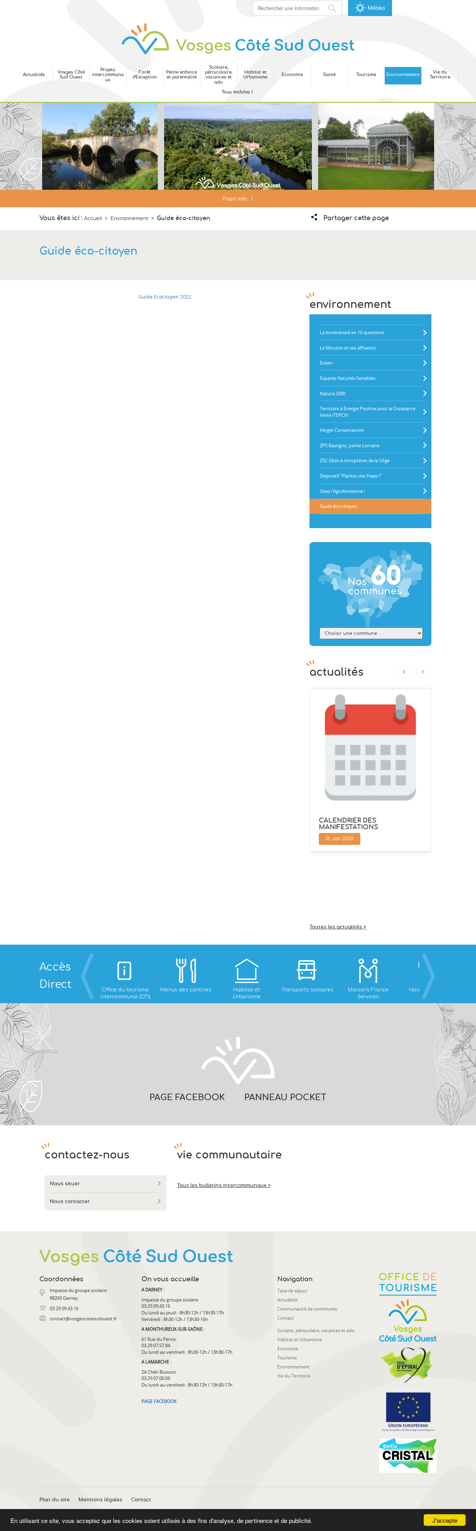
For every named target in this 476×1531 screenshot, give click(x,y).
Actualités (34, 75)
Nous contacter (70, 1201)
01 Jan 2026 (339, 838)
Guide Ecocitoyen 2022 (165, 296)
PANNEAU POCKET (285, 1098)
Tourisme (366, 75)
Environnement (403, 75)
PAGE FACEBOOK (187, 1098)
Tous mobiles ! (237, 92)
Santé (329, 75)
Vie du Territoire (440, 74)
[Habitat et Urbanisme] (247, 971)
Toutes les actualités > (337, 927)
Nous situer (65, 1183)
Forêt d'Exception (144, 74)
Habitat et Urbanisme (255, 74)
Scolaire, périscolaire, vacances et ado (218, 74)
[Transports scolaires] (307, 971)
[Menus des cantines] (186, 971)
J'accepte (444, 1520)
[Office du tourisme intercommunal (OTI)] (125, 971)
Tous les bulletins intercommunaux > (224, 1185)
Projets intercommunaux (108, 75)
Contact (285, 1318)
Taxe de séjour (292, 1291)
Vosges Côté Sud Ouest (71, 74)
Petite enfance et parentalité (181, 74)
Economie (292, 75)
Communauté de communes (307, 1309)
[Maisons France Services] (368, 971)
